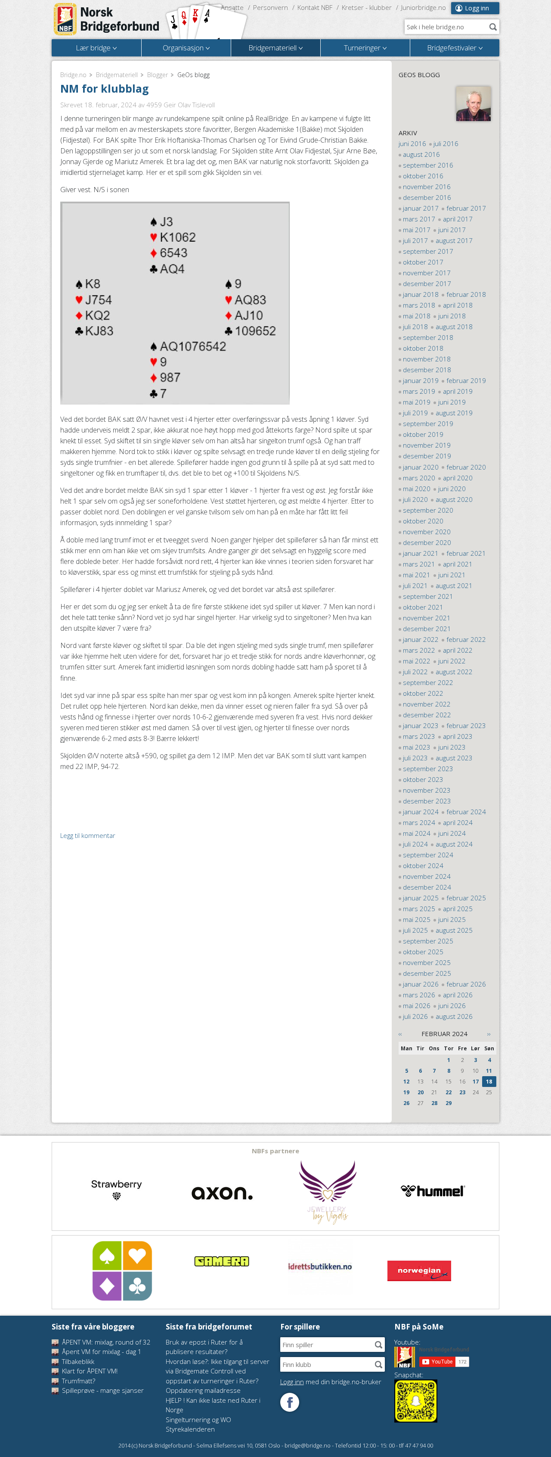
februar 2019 (466, 380)
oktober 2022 (423, 693)
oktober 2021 (423, 607)
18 (489, 1081)
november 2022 (427, 704)
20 (421, 1092)
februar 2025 (466, 898)
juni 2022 (452, 661)
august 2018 (454, 326)
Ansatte (232, 7)
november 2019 (427, 445)
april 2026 (458, 994)
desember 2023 (427, 801)
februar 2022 (466, 639)
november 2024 (427, 876)
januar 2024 (421, 811)
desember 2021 (427, 628)
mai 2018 (416, 315)
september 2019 (428, 423)
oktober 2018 (423, 348)
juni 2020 (452, 488)
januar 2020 (421, 467)
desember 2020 (427, 542)
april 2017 (458, 219)
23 (462, 1092)
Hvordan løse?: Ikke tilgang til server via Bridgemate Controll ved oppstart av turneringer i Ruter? (217, 1371)
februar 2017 (466, 208)
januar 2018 (421, 294)
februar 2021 (466, 553)
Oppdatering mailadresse (203, 1390)
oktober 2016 (423, 175)
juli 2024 (415, 844)
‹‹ (400, 1033)
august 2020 (454, 499)
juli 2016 (445, 143)
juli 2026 (415, 1016)
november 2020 (427, 531)
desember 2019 (427, 455)
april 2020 (458, 477)
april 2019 (458, 391)
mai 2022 (416, 661)
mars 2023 (419, 736)
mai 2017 (416, 229)
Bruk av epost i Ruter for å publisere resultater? (204, 1347)
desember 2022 (427, 714)
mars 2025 (419, 908)
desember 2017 (427, 283)
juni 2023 (452, 747)
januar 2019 (421, 380)
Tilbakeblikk (77, 1361)
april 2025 (458, 908)
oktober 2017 (423, 262)
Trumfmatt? (77, 1380)
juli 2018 (415, 326)
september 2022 (428, 682)
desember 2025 (427, 973)
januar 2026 (421, 984)
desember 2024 (427, 887)
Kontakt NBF (314, 7)
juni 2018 (452, 315)
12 (406, 1081)
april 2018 (458, 305)
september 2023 (428, 768)
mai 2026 (416, 1005)
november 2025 (427, 962)
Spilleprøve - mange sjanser (102, 1390)
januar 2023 (421, 725)
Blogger (157, 75)
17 (476, 1081)
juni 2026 (452, 1005)
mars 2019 (419, 391)
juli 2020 (415, 499)
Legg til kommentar (87, 835)
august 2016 (421, 154)
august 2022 (454, 671)
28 (434, 1103)
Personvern (270, 7)
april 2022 (458, 650)
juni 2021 (452, 574)
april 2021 (458, 564)
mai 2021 (416, 574)
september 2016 (428, 165)
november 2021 (427, 617)
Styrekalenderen (190, 1429)
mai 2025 (416, 919)
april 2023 (458, 736)
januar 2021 (421, 553)
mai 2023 (416, 747)
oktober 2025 (423, 951)
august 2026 (454, 1016)
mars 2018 (419, 305)
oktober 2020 (423, 521)
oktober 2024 (423, 865)
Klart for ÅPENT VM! (89, 1371)
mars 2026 (419, 994)
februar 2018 (466, 294)
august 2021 (454, 585)
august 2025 (454, 930)
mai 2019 (416, 402)
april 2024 (458, 822)
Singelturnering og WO (198, 1419)
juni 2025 (452, 919)
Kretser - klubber (367, 7)
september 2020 (428, 510)
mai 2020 (416, 488)
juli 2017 (415, 240)
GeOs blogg (419, 74)
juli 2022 (415, 671)
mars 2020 (419, 477)
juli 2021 (415, 585)
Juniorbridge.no (423, 7)
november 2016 (427, 186)
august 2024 (454, 844)
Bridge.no (73, 75)
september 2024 (428, 854)
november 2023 (427, 790)
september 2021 (428, 596)
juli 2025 (415, 930)
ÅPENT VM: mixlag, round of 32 (105, 1342)
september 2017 (428, 251)
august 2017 (454, 240)
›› (489, 1033)
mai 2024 (416, 833)
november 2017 (427, 272)
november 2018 (427, 359)
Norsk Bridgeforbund (107, 19)
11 (489, 1070)
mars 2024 (419, 822)
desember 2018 (427, 369)
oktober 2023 (423, 779)
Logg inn (477, 8)
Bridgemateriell (117, 75)
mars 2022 (419, 650)
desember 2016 (427, 197)
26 (406, 1103)
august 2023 (454, 757)
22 (449, 1092)
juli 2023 (415, 757)
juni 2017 (452, 229)
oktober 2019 (423, 434)
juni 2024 (452, 833)
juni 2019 (452, 402)
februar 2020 (466, 467)
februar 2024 (466, 811)
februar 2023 (466, 725)
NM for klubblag (104, 88)
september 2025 (428, 941)
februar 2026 (466, 984)
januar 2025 (421, 898)
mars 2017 (419, 219)
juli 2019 (415, 412)
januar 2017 (421, 208)
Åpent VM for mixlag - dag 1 (101, 1351)
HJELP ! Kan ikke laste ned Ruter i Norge (213, 1405)
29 (449, 1103)
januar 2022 (421, 639)
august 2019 (454, 412)
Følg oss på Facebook (289, 1402)
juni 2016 (412, 143)
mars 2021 (419, 564)
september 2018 (428, 337)
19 (406, 1092)
